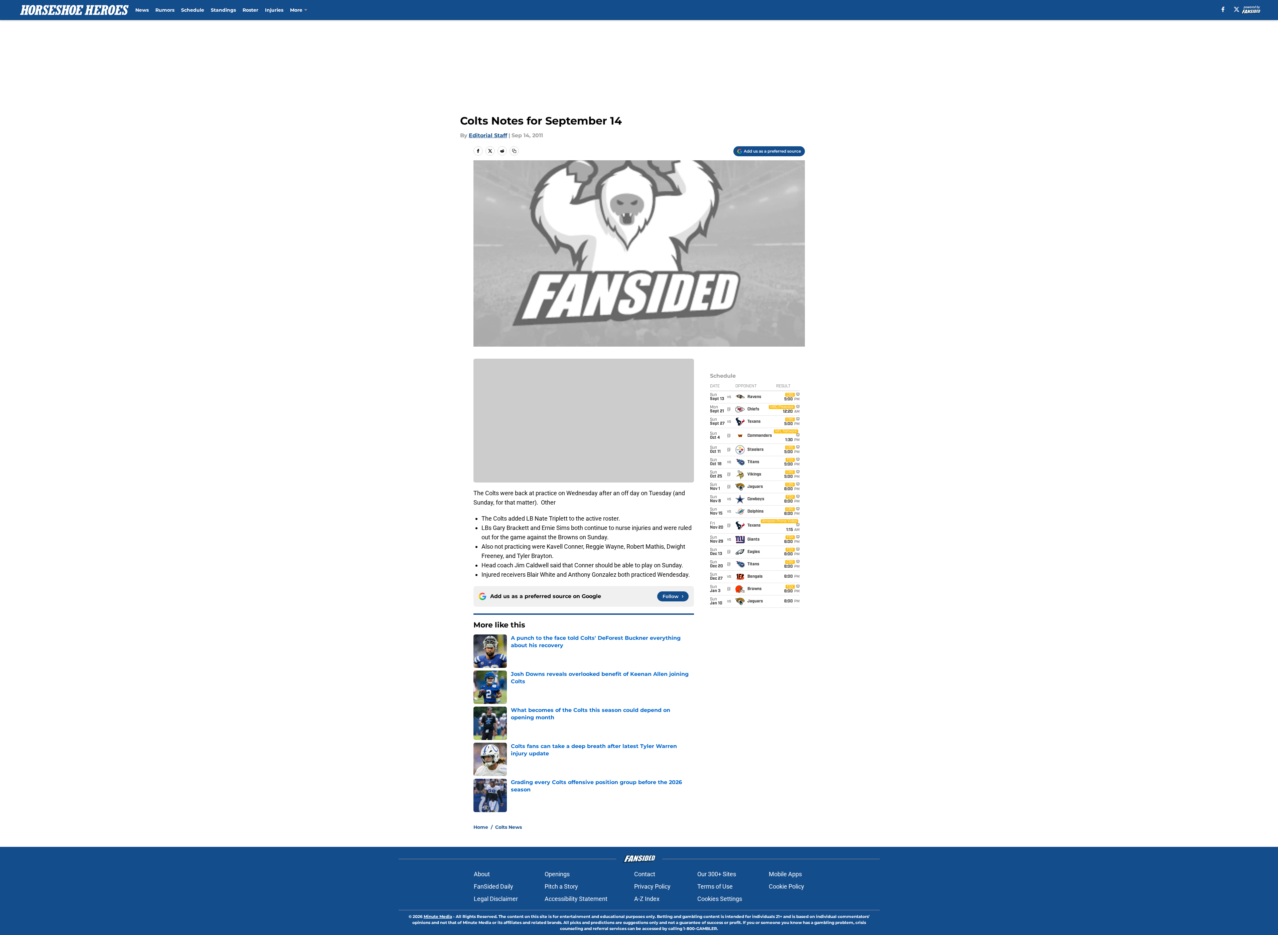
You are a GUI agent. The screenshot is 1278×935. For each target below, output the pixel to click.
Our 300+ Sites (716, 874)
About (482, 874)
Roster (250, 10)
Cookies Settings (719, 898)
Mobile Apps (785, 874)
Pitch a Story (561, 886)
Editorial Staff (488, 135)
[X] (1236, 9)
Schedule (192, 10)
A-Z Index (647, 898)
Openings (557, 874)
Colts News (508, 827)
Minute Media (438, 916)
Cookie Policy (786, 886)
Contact (644, 874)
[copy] (514, 151)
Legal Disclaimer (496, 898)
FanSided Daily (493, 886)
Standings (223, 10)
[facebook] (1223, 9)
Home (480, 827)
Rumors (164, 10)
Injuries (274, 10)
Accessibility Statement (576, 898)
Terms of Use (715, 886)
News (142, 10)
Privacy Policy (652, 886)
